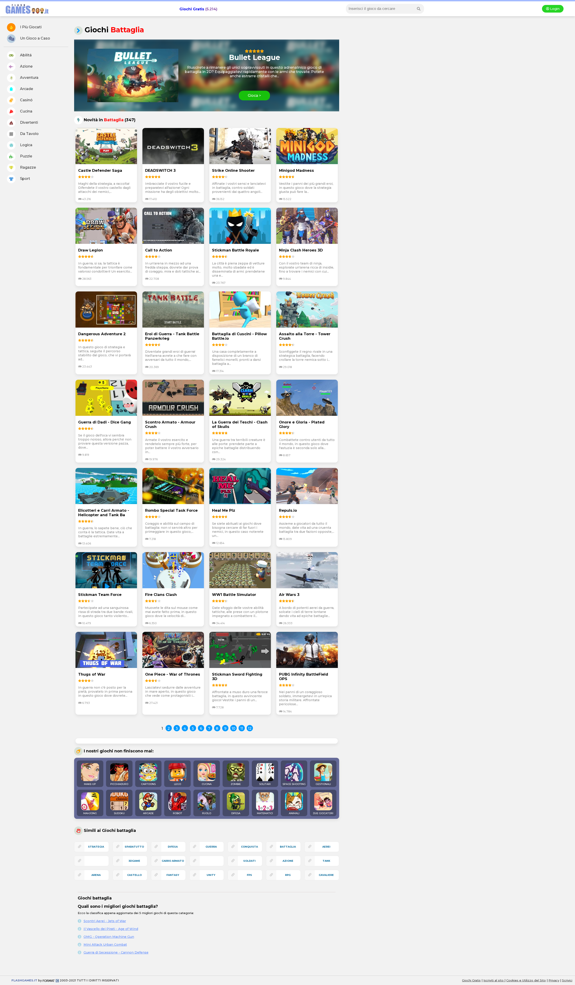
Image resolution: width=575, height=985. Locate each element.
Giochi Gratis (191, 9)
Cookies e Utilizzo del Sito (526, 980)
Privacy (553, 980)
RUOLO (206, 813)
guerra (211, 846)
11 (241, 728)
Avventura (28, 77)
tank (326, 860)
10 (233, 728)
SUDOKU (119, 813)
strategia (96, 846)
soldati (249, 860)
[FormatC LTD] (51, 980)
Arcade (26, 89)
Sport (24, 178)
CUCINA (207, 784)
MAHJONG (90, 813)
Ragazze (27, 167)
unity (211, 875)
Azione (26, 66)
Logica (25, 145)
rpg (288, 875)
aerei (326, 846)
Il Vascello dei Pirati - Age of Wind (111, 929)
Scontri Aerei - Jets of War (105, 921)
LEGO (177, 784)
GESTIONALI (323, 784)
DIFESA (235, 813)
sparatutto (134, 846)
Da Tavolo (29, 134)
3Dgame (134, 860)
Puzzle (25, 156)
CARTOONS (148, 784)
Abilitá (25, 55)
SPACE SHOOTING (294, 784)
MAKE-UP (90, 784)
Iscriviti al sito (493, 980)
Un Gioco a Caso (34, 38)
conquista (249, 846)
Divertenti (28, 122)
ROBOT (177, 813)
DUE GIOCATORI (323, 813)
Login (554, 9)
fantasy (172, 875)
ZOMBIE (236, 784)
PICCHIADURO (119, 784)
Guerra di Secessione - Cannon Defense (116, 952)
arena (96, 875)
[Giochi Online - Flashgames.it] (25, 14)
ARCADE (148, 813)
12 (250, 728)
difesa (173, 846)
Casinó (26, 100)
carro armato (173, 860)
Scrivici (567, 980)
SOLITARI (265, 784)
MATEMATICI (265, 813)
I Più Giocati (30, 27)
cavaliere (326, 875)
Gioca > (254, 95)
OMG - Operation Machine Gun (109, 937)
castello (134, 875)
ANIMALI (294, 813)
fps (249, 875)
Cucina (25, 111)
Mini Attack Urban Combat (105, 945)
